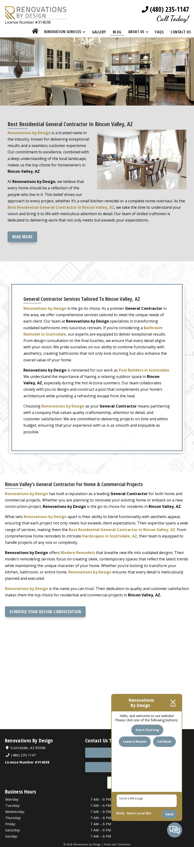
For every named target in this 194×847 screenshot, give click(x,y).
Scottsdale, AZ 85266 (27, 747)
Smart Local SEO (139, 813)
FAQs (159, 32)
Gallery (99, 32)
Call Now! (164, 741)
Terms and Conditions (117, 844)
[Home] (35, 31)
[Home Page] (35, 15)
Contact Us (181, 32)
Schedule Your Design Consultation (45, 611)
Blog (117, 32)
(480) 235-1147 (168, 9)
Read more (22, 236)
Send (169, 814)
